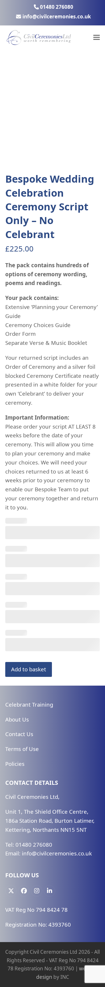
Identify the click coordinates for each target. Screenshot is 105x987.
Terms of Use (22, 748)
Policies (14, 763)
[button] (96, 37)
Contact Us (19, 734)
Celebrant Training (29, 704)
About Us (17, 719)
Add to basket (28, 669)
